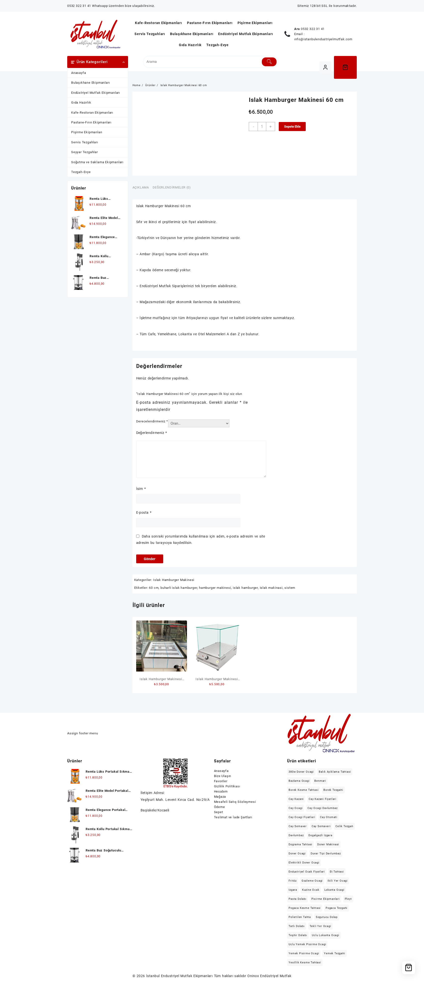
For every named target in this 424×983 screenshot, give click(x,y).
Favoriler (220, 781)
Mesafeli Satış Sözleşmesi (235, 802)
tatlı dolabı (297, 926)
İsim (141, 489)
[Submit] (269, 61)
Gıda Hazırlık (81, 102)
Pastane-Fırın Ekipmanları (91, 122)
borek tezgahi (333, 790)
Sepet (218, 812)
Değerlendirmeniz (151, 433)
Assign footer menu (82, 733)
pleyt (348, 899)
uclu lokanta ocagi (325, 935)
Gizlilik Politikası (227, 786)
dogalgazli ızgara (320, 835)
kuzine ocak (310, 889)
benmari (320, 780)
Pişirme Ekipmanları (86, 132)
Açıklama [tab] (140, 187)
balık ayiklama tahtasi (335, 771)
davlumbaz (296, 835)
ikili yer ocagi (338, 880)
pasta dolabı (297, 899)
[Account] (325, 67)
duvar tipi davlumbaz (326, 853)
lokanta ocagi (334, 889)
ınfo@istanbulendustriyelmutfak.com (323, 39)
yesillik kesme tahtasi (305, 962)
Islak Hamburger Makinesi (173, 580)
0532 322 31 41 (313, 29)
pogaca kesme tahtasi (305, 908)
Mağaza (220, 796)
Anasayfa (78, 73)
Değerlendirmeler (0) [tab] (172, 187)
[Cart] (345, 67)
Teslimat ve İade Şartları (233, 817)
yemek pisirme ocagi (304, 953)
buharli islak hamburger (178, 588)
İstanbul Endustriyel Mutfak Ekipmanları (179, 976)
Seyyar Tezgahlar (84, 152)
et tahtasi (337, 871)
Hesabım (221, 791)
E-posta (144, 512)
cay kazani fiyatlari (322, 799)
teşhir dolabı (298, 935)
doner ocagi (297, 853)
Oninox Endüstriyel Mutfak (269, 976)
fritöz (293, 880)
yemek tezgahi (334, 953)
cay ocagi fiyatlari (302, 817)
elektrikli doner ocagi (304, 862)
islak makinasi (271, 588)
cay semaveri (321, 826)
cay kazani (296, 799)
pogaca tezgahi (336, 908)
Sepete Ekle (292, 126)
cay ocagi (296, 808)
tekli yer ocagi (320, 926)
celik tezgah (344, 826)
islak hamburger (245, 588)
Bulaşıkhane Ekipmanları (90, 82)
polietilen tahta (300, 917)
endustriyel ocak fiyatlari (307, 871)
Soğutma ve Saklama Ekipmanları (97, 162)
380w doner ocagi (301, 771)
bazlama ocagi (299, 780)
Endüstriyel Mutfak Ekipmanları (95, 92)
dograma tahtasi (300, 844)
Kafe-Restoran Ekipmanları (92, 112)
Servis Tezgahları (84, 142)
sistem (289, 588)
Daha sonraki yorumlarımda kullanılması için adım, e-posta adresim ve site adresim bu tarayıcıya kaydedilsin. (200, 539)
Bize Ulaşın (222, 776)
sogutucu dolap (327, 917)
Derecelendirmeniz (152, 421)
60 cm (154, 588)
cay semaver (298, 826)
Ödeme (219, 807)
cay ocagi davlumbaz (322, 808)
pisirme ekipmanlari (325, 899)
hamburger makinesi (215, 588)
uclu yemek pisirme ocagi (307, 944)
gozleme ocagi (312, 880)
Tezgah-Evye (81, 172)
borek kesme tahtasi (303, 790)
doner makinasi (328, 844)
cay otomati (328, 817)
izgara (293, 889)
